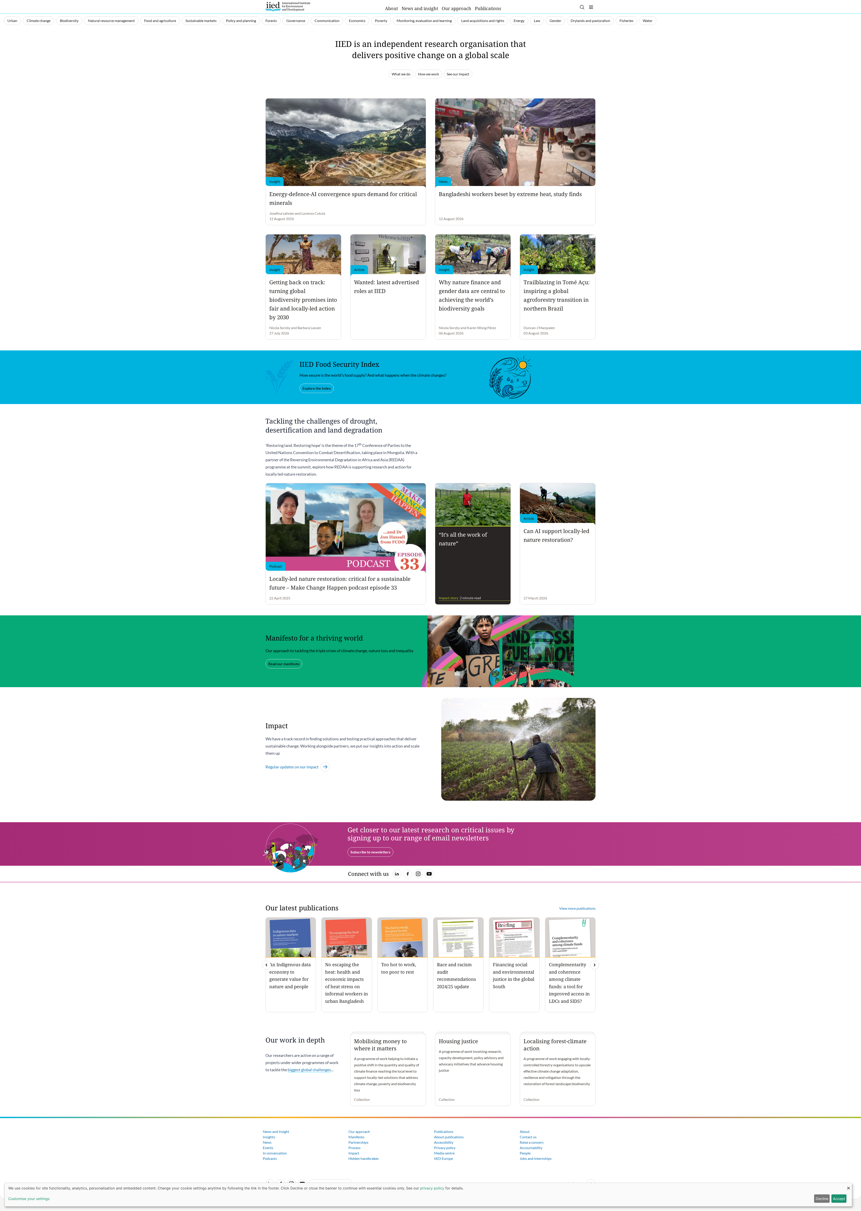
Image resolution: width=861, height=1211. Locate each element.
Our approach (456, 8)
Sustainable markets (201, 20)
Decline (822, 1198)
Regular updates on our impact (292, 766)
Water (647, 20)
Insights (269, 1137)
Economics (357, 20)
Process (354, 1147)
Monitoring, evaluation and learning (424, 20)
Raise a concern (532, 1142)
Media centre (444, 1153)
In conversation (275, 1153)
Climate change (38, 20)
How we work (428, 74)
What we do (401, 74)
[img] (594, 964)
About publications (449, 1137)
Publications (488, 8)
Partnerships (358, 1142)
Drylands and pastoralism (590, 20)
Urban (12, 20)
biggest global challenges (309, 1069)
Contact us (528, 1137)
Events (268, 1147)
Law (537, 20)
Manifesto (356, 1137)
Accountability (531, 1147)
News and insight (420, 8)
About (391, 8)
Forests (271, 20)
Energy (519, 20)
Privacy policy (444, 1147)
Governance (295, 20)
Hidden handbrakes (363, 1158)
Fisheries (626, 20)
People (525, 1153)
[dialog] (428, 1195)
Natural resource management (111, 20)
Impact (353, 1153)
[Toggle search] (582, 7)
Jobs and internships (536, 1158)
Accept (839, 1198)
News (267, 1142)
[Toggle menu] (591, 7)
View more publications (577, 908)
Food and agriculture (160, 20)
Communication (327, 20)
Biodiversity (69, 20)
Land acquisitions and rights (482, 20)
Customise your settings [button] (29, 1198)
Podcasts (270, 1158)
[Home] (287, 7)
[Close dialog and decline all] (848, 1186)
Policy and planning (241, 20)
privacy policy (432, 1188)
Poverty (381, 20)
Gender (555, 20)
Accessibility (443, 1142)
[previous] (266, 964)
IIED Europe (443, 1158)
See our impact (458, 74)
